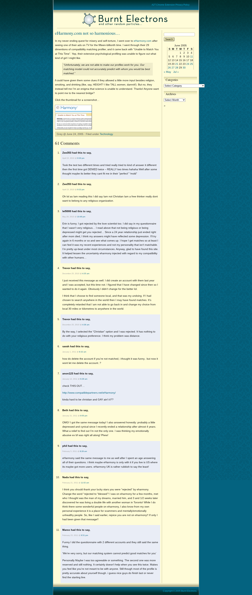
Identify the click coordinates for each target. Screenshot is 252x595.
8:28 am (83, 451)
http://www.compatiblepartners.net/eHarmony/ (89, 392)
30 (184, 67)
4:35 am (85, 273)
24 (187, 63)
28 (176, 67)
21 (176, 63)
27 (173, 67)
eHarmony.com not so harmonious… (87, 33)
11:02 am (85, 483)
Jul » (176, 71)
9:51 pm (84, 535)
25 (191, 63)
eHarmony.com (142, 40)
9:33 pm (80, 189)
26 (169, 67)
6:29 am (83, 379)
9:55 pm (83, 416)
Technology (106, 134)
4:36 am (85, 325)
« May (167, 71)
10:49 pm (81, 217)
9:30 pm (80, 158)
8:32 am (82, 352)
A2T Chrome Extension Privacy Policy (170, 5)
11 (191, 56)
